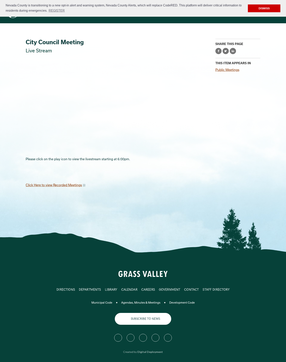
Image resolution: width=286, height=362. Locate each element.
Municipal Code (101, 302)
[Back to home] (143, 273)
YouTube (155, 338)
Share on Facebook (218, 51)
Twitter (130, 338)
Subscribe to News (145, 318)
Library (111, 290)
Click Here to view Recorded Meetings (54, 185)
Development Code (182, 302)
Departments (90, 290)
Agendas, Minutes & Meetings (140, 302)
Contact (191, 290)
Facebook (118, 338)
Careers (148, 290)
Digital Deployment (150, 351)
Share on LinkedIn (233, 51)
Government (169, 290)
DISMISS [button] (264, 8)
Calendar (129, 290)
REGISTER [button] (57, 10)
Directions (65, 290)
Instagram (143, 338)
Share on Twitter (226, 51)
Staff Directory (216, 290)
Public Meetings (227, 70)
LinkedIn (168, 338)
